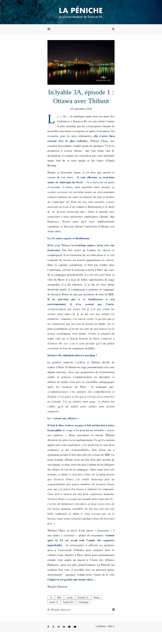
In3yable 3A (82, 597)
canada (69, 597)
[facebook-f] (48, 626)
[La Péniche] (81, 12)
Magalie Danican (60, 609)
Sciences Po (68, 601)
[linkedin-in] (64, 626)
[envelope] (69, 626)
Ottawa (96, 597)
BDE (59, 597)
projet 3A (54, 601)
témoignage (83, 601)
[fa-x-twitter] (53, 626)
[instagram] (59, 626)
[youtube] (75, 626)
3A (51, 597)
